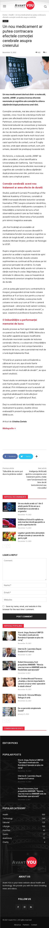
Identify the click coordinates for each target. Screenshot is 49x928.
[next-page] (8, 546)
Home (5, 15)
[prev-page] (4, 546)
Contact (34, 925)
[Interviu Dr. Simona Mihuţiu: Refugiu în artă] (9, 698)
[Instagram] (24, 906)
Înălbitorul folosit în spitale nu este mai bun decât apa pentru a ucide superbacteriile (31, 522)
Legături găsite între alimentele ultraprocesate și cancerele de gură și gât (31, 535)
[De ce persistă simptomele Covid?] (9, 711)
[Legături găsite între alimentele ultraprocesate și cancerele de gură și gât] (9, 536)
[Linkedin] (30, 906)
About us (17, 925)
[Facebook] (18, 906)
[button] (45, 6)
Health (11, 15)
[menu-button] (4, 6)
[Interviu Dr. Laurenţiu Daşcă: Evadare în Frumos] (9, 652)
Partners (26, 925)
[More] (36, 456)
